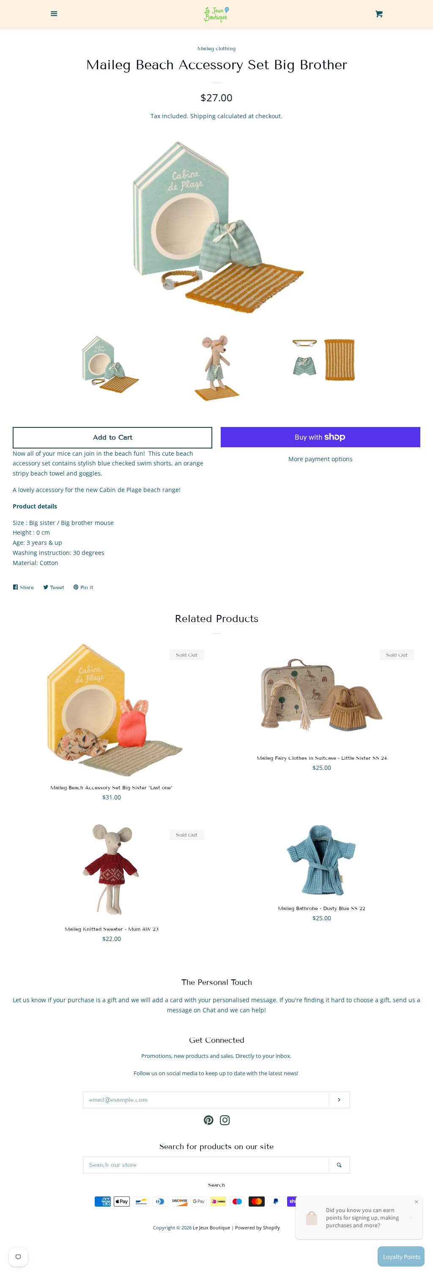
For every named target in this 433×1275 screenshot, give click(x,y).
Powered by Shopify (257, 1227)
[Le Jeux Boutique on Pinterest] (208, 1122)
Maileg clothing (216, 48)
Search (216, 1185)
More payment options (320, 459)
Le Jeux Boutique (211, 1227)
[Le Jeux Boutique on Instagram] (225, 1122)
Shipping (203, 116)
